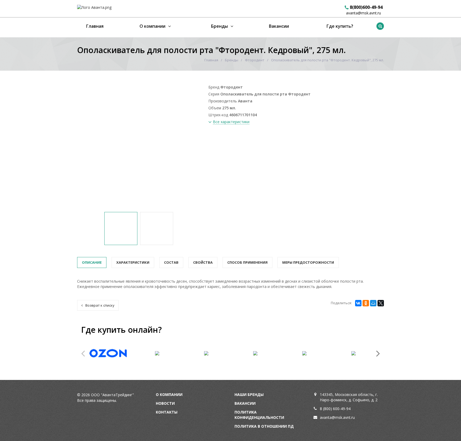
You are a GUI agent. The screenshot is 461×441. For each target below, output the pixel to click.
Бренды (219, 26)
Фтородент (254, 60)
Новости (165, 403)
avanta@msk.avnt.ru (363, 12)
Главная (95, 26)
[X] (380, 303)
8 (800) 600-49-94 (335, 408)
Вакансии (279, 26)
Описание (92, 262)
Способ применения (247, 262)
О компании (152, 26)
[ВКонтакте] (358, 303)
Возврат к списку (99, 305)
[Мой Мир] (373, 303)
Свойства (203, 262)
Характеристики (132, 262)
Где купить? (340, 26)
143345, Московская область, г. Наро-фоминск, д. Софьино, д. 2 (349, 397)
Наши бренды (249, 394)
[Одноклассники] (366, 303)
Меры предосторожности (308, 262)
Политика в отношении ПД (264, 426)
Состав (171, 262)
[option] (121, 228)
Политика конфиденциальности (259, 415)
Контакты (166, 412)
